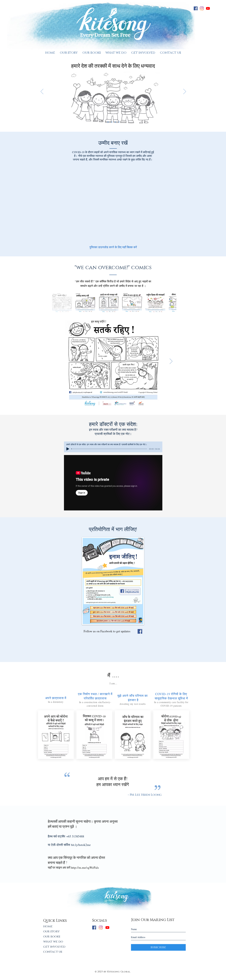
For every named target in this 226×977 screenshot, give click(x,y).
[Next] (184, 92)
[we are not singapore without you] (111, 122)
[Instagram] (202, 8)
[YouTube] (208, 8)
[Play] (67, 448)
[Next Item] (171, 361)
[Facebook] (196, 8)
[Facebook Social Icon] (140, 631)
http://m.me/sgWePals (85, 867)
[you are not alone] (115, 122)
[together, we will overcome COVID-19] (118, 122)
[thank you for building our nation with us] (107, 122)
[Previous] (42, 92)
